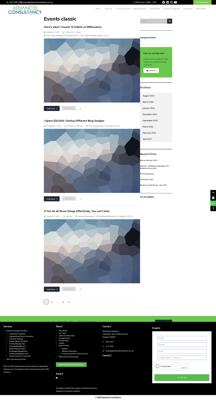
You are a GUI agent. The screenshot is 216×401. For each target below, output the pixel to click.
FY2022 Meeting (147, 174)
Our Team (62, 333)
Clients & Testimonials (66, 336)
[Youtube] (175, 2)
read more (51, 108)
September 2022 (150, 120)
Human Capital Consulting (18, 341)
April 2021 (147, 139)
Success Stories (123, 9)
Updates (65, 349)
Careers (61, 343)
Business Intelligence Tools (18, 354)
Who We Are (63, 331)
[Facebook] (163, 2)
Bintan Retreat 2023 (148, 160)
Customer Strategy (16, 339)
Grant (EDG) (155, 9)
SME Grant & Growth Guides (68, 357)
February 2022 (149, 133)
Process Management (17, 344)
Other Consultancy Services (16, 359)
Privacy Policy (64, 341)
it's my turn (182, 377)
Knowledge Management (18, 351)
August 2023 (148, 96)
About (98, 9)
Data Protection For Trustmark (20, 356)
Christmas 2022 (146, 179)
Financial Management (17, 346)
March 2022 (148, 127)
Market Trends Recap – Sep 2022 (153, 185)
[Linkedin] (167, 2)
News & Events (140, 9)
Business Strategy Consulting (16, 331)
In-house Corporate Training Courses (75, 354)
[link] (213, 198)
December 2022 (150, 114)
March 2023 (148, 102)
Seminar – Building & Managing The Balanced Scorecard (154, 167)
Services (108, 9)
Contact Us (188, 9)
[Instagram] (171, 2)
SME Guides (201, 9)
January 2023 (149, 108)
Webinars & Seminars (69, 351)
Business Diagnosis (171, 9)
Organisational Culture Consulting (21, 336)
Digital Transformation (17, 349)
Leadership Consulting (17, 334)
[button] (213, 192)
